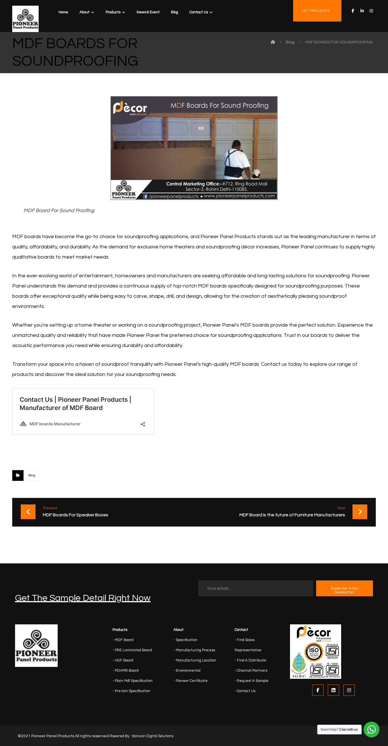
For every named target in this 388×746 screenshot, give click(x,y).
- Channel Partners (251, 671)
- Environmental (187, 671)
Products (119, 630)
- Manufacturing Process (194, 650)
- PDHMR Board (125, 671)
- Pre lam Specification (131, 691)
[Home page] (273, 42)
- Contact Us (245, 691)
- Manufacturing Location (195, 660)
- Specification (185, 640)
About (178, 630)
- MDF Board (122, 640)
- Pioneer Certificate (191, 681)
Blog (31, 475)
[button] (353, 11)
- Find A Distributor (250, 660)
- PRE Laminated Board (132, 650)
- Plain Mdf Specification (132, 681)
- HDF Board (122, 660)
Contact (241, 630)
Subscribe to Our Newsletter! (344, 590)
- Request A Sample (251, 681)
